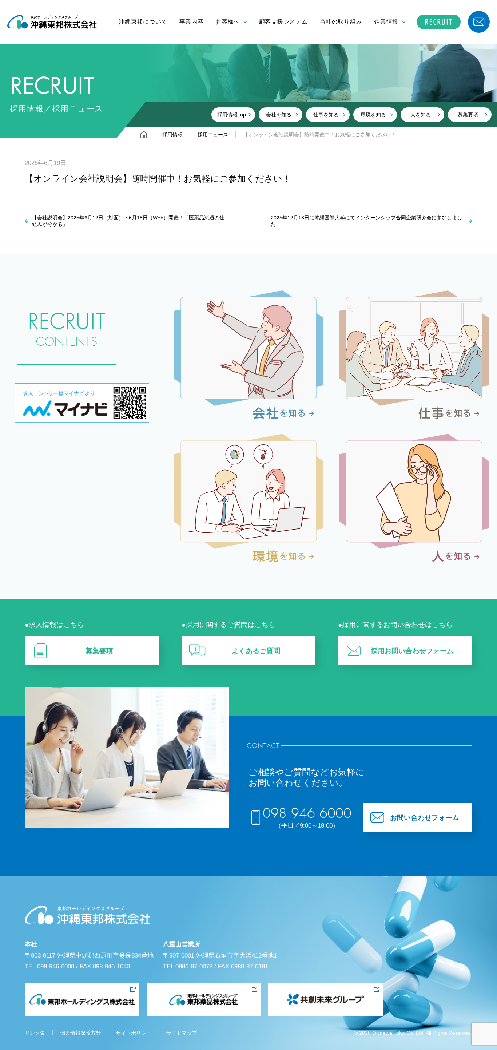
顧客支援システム (283, 22)
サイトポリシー (133, 1033)
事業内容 (191, 22)
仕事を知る (326, 115)
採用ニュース (213, 134)
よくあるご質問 (256, 651)
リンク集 (35, 1033)
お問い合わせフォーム (424, 817)
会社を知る (278, 115)
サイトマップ (181, 1033)
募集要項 (468, 115)
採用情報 (172, 134)
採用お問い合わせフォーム (412, 651)
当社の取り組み (340, 22)
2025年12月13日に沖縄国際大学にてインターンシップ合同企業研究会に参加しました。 (366, 221)
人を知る (420, 115)
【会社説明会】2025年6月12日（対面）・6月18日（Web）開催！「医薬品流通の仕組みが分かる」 (128, 221)
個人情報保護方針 (80, 1033)
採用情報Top (231, 115)
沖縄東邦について (143, 22)
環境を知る (373, 115)
